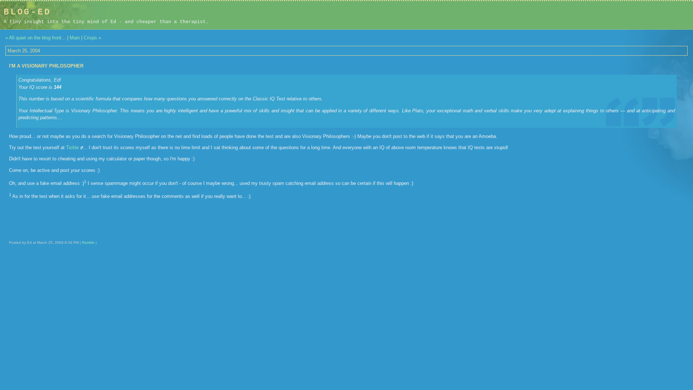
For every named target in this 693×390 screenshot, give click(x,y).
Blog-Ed (27, 12)
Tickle (72, 147)
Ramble (88, 242)
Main (75, 37)
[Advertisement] (643, 15)
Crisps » (92, 37)
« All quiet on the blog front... (35, 37)
